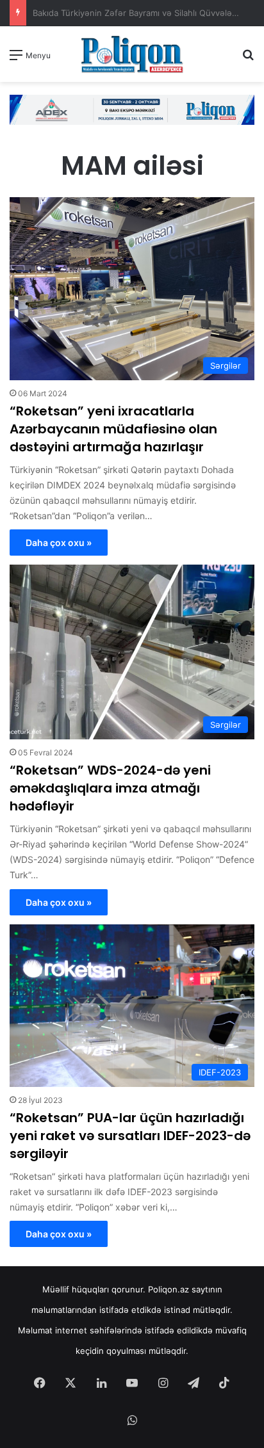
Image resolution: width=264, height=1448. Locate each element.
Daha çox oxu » (59, 542)
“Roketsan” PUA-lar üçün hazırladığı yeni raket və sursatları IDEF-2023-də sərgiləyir (130, 1135)
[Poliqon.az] (132, 54)
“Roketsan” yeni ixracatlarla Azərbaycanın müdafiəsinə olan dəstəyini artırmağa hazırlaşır (113, 429)
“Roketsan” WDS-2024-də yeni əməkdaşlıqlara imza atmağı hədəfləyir (110, 788)
